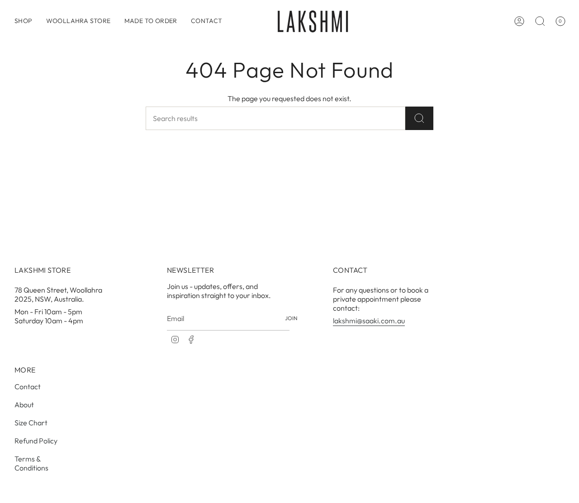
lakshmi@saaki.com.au (369, 320)
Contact (27, 386)
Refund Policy (35, 440)
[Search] (419, 118)
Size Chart (30, 422)
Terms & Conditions (31, 463)
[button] (23, 21)
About (24, 404)
